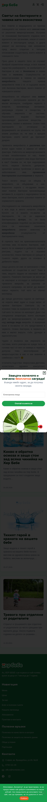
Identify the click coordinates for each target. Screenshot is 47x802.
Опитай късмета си (23, 403)
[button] (44, 373)
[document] (23, 401)
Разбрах (24, 798)
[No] (43, 793)
